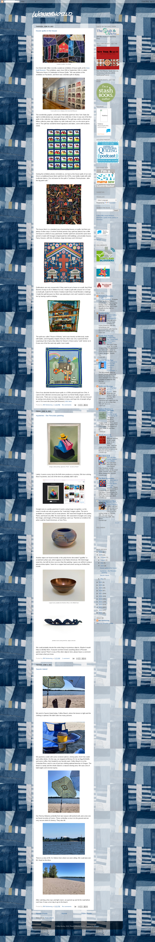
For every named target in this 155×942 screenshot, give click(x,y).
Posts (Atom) (49, 918)
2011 (100, 610)
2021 (101, 582)
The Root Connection (106, 478)
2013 (101, 604)
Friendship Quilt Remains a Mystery (111, 389)
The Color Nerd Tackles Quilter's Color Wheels (112, 459)
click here (68, 401)
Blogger (96, 926)
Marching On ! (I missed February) (112, 503)
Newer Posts (41, 913)
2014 (101, 602)
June (102, 566)
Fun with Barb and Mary (107, 501)
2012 (101, 607)
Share (99, 240)
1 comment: (66, 658)
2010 (101, 613)
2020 (101, 585)
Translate (112, 203)
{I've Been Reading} (105, 299)
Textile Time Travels (106, 336)
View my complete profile (104, 623)
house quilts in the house (46, 31)
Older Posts (86, 913)
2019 (101, 588)
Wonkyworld (52, 14)
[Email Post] (75, 405)
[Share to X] (83, 405)
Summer (109, 436)
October (103, 557)
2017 (101, 593)
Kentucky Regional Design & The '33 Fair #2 (112, 414)
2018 (101, 590)
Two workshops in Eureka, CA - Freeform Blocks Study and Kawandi (112, 483)
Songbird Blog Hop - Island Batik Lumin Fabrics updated (112, 340)
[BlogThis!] (81, 405)
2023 (101, 555)
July (102, 563)
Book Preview (101, 134)
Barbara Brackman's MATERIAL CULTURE (106, 409)
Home (64, 913)
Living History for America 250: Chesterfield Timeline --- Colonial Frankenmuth (112, 366)
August (103, 560)
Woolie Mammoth (105, 435)
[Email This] (79, 405)
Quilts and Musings (106, 386)
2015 (101, 599)
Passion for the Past (106, 360)
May (102, 579)
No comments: (67, 405)
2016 (101, 596)
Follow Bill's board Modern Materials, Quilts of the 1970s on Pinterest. (107, 217)
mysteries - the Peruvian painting (50, 416)
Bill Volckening (104, 620)
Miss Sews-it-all (104, 456)
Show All (117, 522)
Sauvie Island (41, 669)
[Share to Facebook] (85, 405)
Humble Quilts (104, 313)
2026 (101, 552)
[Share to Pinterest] (87, 405)
